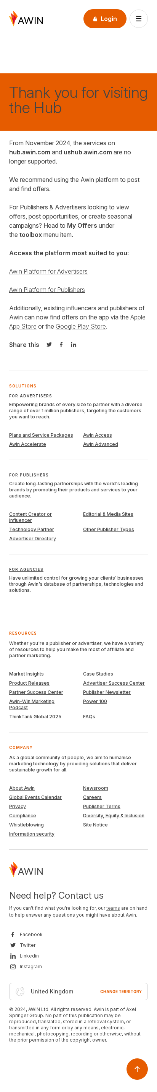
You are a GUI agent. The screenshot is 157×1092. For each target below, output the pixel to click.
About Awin (22, 788)
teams (113, 908)
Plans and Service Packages (41, 435)
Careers (92, 797)
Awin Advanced (100, 444)
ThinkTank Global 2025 (35, 716)
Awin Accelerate (27, 444)
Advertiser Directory (32, 538)
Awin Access (97, 435)
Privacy (17, 806)
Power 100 (95, 701)
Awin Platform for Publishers (47, 289)
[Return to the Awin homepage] (26, 18)
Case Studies (98, 674)
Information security (31, 834)
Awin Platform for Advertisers (48, 271)
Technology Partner (31, 529)
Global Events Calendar (35, 797)
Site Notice (95, 825)
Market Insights (26, 674)
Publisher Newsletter (107, 692)
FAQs (89, 716)
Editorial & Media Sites (108, 514)
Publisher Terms (101, 806)
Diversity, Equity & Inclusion (113, 815)
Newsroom (95, 788)
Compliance (22, 815)
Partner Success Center (36, 692)
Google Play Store (81, 326)
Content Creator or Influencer (30, 517)
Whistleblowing (26, 825)
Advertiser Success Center (114, 683)
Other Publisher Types (108, 529)
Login (109, 19)
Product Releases (29, 683)
